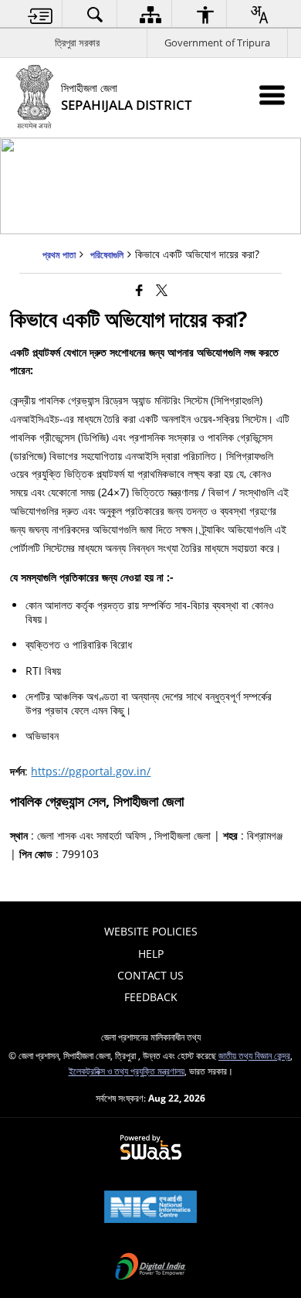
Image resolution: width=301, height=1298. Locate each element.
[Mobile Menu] (272, 94)
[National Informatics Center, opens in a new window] (150, 1208)
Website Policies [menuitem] (151, 931)
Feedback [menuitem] (151, 997)
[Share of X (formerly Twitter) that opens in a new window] (161, 290)
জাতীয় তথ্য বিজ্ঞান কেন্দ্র (254, 1055)
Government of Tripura (217, 42)
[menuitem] (41, 14)
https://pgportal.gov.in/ (90, 771)
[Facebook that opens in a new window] (139, 290)
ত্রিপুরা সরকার (77, 42)
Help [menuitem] (151, 953)
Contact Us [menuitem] (150, 975)
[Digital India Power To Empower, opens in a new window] (150, 1268)
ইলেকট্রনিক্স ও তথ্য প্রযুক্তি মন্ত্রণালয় (126, 1071)
